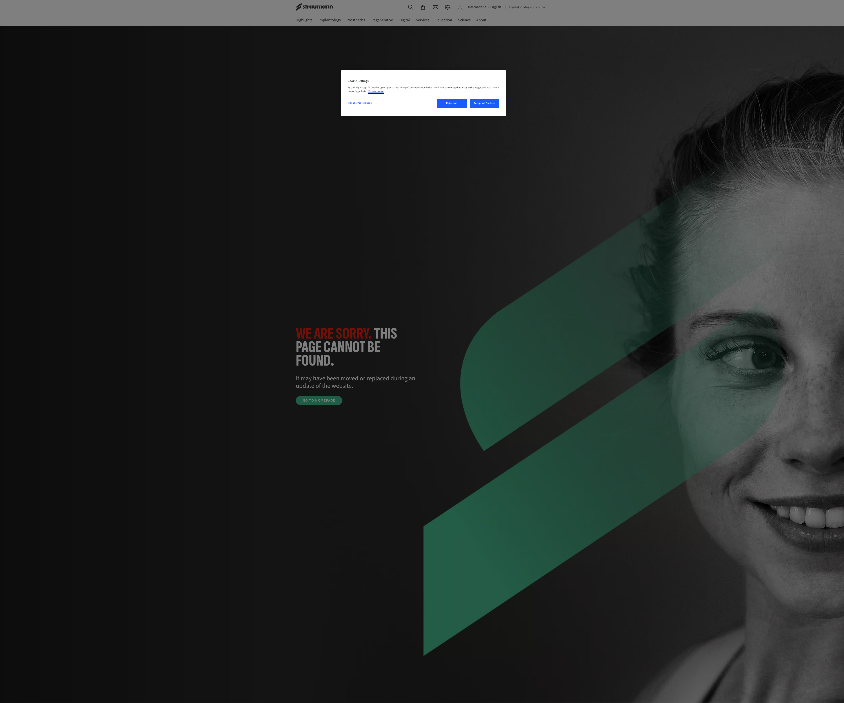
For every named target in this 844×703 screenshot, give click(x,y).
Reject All (451, 103)
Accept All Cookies (484, 103)
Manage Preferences (360, 103)
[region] (423, 93)
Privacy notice (376, 91)
